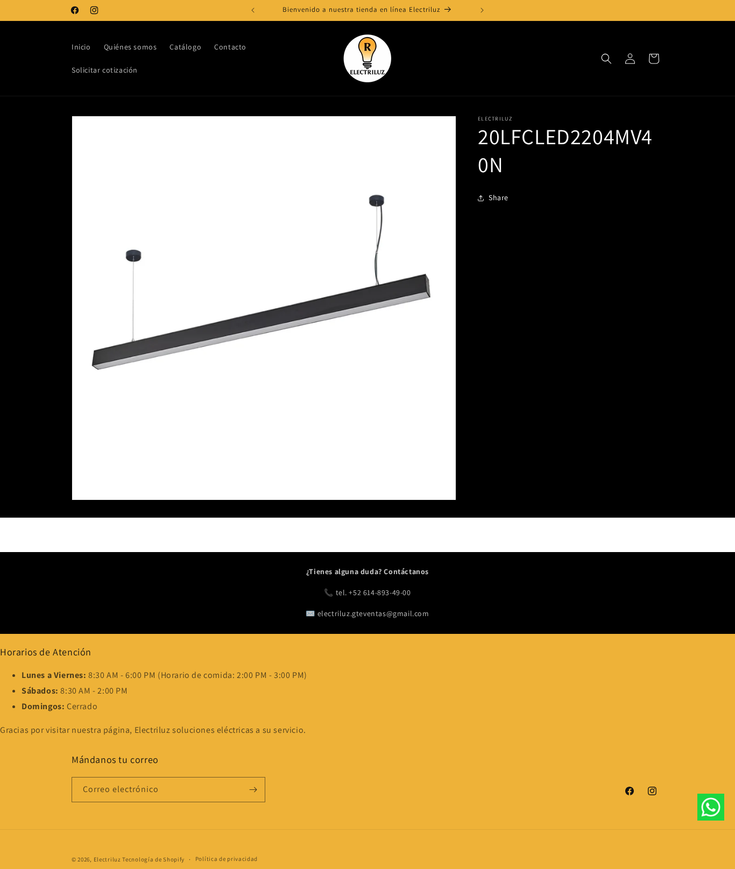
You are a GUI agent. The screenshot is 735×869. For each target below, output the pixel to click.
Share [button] (498, 197)
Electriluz (107, 859)
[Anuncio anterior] (253, 10)
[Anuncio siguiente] (482, 10)
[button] (606, 58)
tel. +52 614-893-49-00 (373, 592)
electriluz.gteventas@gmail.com (373, 613)
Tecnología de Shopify (153, 859)
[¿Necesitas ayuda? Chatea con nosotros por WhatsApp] (710, 810)
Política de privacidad (226, 859)
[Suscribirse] (253, 789)
